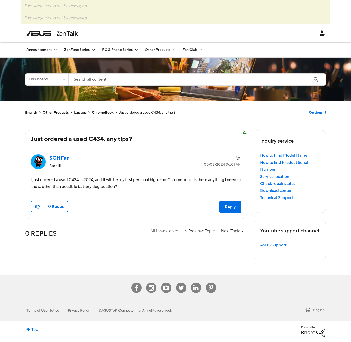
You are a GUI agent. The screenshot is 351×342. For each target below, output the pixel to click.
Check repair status (277, 183)
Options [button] (315, 112)
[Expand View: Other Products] (174, 49)
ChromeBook (103, 112)
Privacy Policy (79, 310)
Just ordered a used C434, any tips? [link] (147, 112)
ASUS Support (273, 245)
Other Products (56, 112)
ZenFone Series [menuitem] (77, 50)
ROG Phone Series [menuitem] (117, 50)
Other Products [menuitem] (157, 50)
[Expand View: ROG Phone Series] (136, 49)
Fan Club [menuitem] (190, 50)
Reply (230, 207)
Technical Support (276, 197)
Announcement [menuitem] (39, 50)
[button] (37, 206)
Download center (276, 190)
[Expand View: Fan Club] (201, 49)
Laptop (80, 112)
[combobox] (197, 79)
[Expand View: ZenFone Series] (93, 49)
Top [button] (34, 329)
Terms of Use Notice (42, 310)
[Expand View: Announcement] (55, 49)
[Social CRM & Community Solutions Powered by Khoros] (313, 331)
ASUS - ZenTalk (52, 33)
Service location (274, 176)
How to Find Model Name (283, 155)
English (31, 112)
